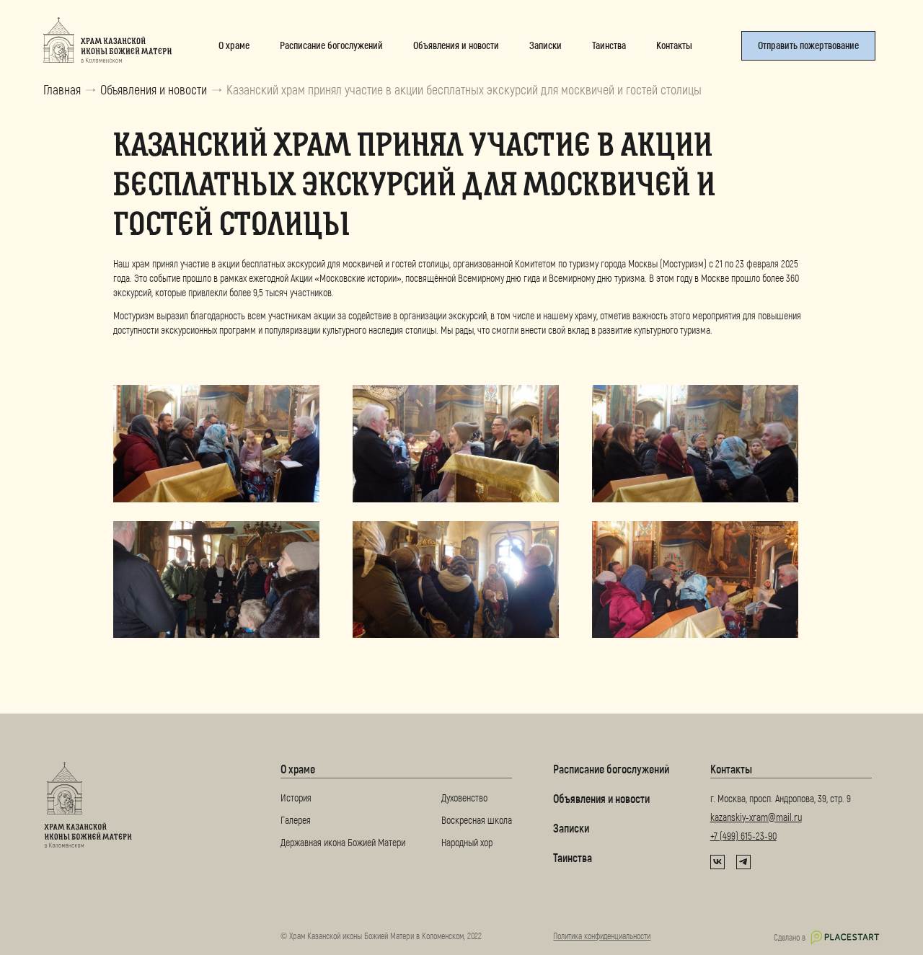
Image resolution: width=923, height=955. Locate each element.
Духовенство (464, 797)
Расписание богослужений (611, 769)
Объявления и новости (153, 89)
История (296, 797)
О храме (298, 769)
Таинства (572, 857)
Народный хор (467, 842)
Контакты (731, 769)
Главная (62, 89)
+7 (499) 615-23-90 (743, 836)
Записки (571, 828)
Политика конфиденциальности (601, 935)
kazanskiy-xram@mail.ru (756, 817)
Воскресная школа (476, 820)
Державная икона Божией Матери (343, 842)
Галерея (296, 820)
